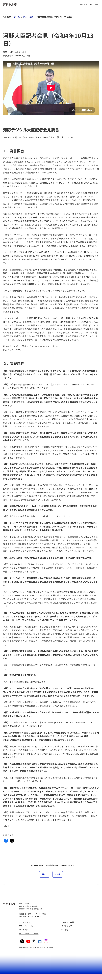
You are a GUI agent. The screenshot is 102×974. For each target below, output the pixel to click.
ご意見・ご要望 (67, 922)
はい (44, 874)
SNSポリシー (24, 929)
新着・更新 (28, 16)
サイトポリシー (25, 922)
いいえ (57, 874)
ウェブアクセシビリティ (28, 933)
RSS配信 (64, 929)
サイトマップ (66, 926)
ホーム (17, 16)
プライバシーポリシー (28, 926)
